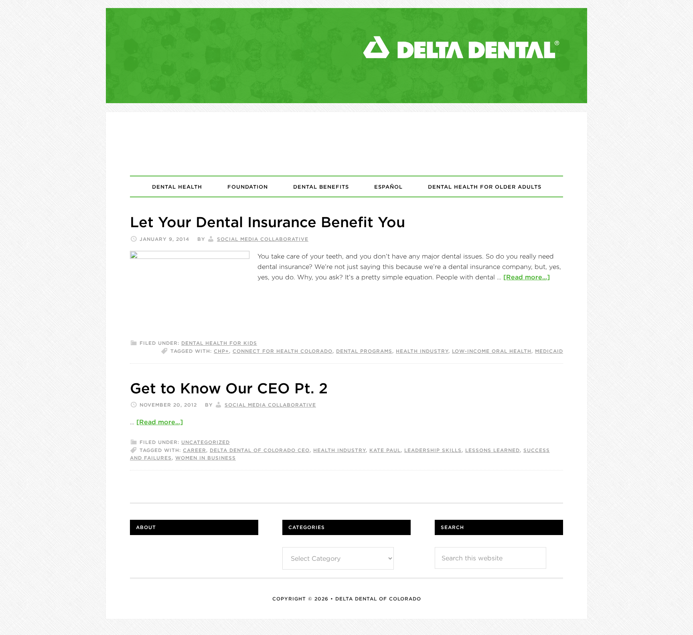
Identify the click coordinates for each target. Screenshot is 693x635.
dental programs (364, 351)
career (194, 450)
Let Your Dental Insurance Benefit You (267, 222)
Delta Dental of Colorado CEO (260, 450)
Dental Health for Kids (219, 343)
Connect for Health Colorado (282, 351)
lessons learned (492, 450)
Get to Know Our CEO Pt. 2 (229, 388)
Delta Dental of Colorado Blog (346, 144)
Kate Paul (385, 450)
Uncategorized (205, 442)
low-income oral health (491, 351)
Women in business (205, 458)
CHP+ (221, 351)
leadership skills (433, 450)
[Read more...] (526, 277)
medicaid (549, 351)
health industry (422, 351)
